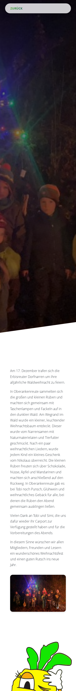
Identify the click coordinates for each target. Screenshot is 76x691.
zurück (16, 8)
